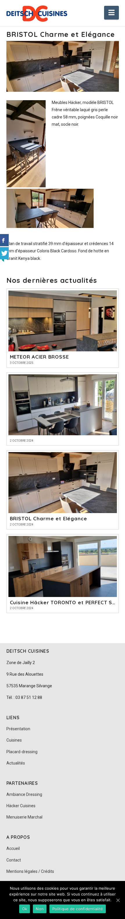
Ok (24, 909)
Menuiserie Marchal (24, 817)
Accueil (13, 848)
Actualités (15, 763)
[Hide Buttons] (3, 259)
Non (40, 909)
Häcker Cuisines (20, 805)
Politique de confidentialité (77, 909)
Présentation (18, 728)
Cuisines (14, 740)
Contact (13, 860)
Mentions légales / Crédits (30, 871)
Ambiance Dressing (24, 794)
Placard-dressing (22, 751)
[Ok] (118, 900)
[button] (111, 12)
